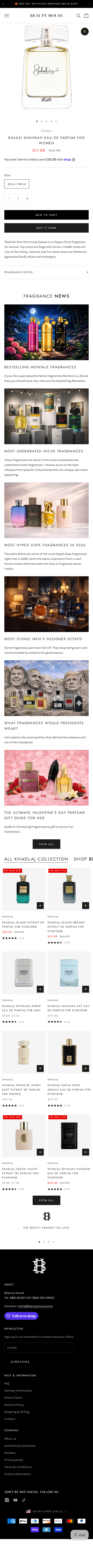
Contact (9, 1419)
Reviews (9, 1453)
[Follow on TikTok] (24, 1500)
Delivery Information (18, 1390)
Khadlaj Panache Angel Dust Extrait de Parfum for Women (21, 1089)
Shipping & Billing (16, 1412)
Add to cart (46, 215)
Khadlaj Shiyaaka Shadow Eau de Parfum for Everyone (69, 1173)
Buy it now (46, 227)
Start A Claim (13, 1398)
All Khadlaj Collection (36, 859)
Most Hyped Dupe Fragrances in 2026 (45, 545)
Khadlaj (7, 916)
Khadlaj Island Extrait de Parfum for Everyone (23, 925)
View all (46, 844)
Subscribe (20, 1361)
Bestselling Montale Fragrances (40, 367)
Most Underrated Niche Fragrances (43, 451)
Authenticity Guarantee (19, 1446)
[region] (46, 1223)
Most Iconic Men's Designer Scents (43, 639)
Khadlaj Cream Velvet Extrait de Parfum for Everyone (20, 1173)
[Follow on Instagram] (7, 1500)
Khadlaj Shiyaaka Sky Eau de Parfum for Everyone (69, 1008)
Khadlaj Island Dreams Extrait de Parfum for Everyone (66, 927)
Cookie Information (17, 1474)
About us (10, 1438)
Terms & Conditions (18, 1467)
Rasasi (46, 131)
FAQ (6, 1383)
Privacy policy (13, 1460)
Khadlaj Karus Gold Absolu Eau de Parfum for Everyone (69, 1089)
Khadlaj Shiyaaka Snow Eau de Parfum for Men (21, 1008)
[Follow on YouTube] (15, 1500)
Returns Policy (14, 1405)
